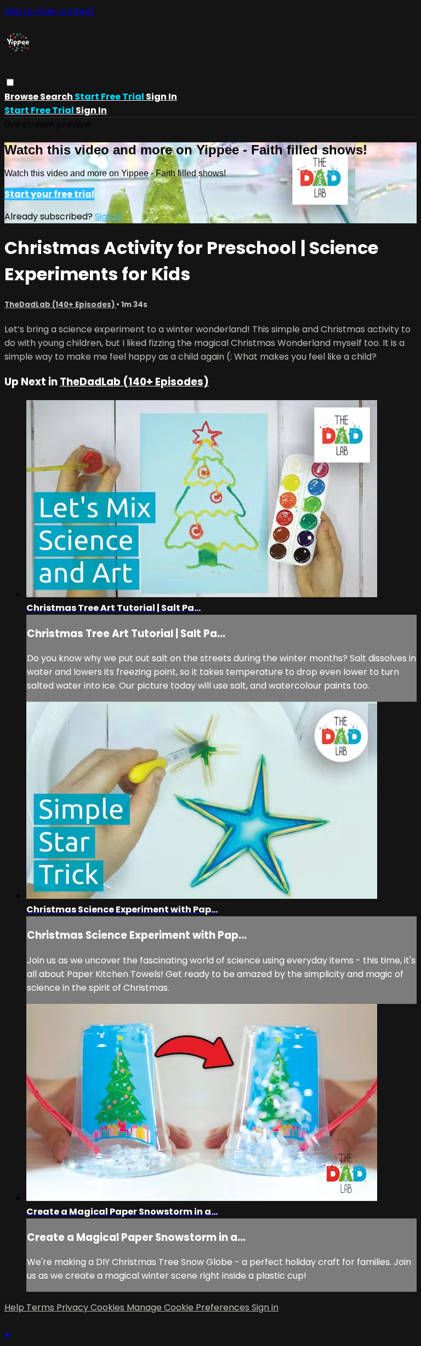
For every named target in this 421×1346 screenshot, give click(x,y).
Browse (22, 96)
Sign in (161, 96)
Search (57, 96)
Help (15, 1307)
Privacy (73, 1307)
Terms (41, 1307)
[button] (10, 82)
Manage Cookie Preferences (189, 1307)
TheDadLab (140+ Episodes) (60, 304)
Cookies (108, 1307)
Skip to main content (49, 11)
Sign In (91, 110)
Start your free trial (49, 194)
